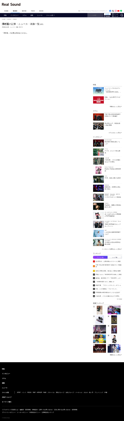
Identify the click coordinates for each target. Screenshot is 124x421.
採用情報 (74, 410)
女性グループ (70, 392)
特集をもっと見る (115, 106)
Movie (24, 11)
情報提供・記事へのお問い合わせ (42, 410)
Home (6, 11)
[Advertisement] (75, 4)
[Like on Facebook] (110, 11)
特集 (5, 15)
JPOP (18, 392)
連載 (31, 15)
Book (41, 11)
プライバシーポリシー (9, 412)
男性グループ (60, 392)
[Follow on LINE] (121, 11)
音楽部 (107, 14)
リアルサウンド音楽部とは (10, 410)
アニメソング (99, 392)
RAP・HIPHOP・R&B (39, 392)
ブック (116, 16)
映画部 (108, 16)
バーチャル (78, 392)
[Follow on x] (113, 11)
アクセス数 (100, 257)
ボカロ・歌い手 (88, 392)
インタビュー (14, 15)
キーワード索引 (6, 402)
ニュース (39, 15)
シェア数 (115, 257)
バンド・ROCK (26, 392)
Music (15, 11)
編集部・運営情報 (25, 410)
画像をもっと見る (115, 355)
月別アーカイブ (6, 397)
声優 (105, 392)
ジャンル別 (49, 15)
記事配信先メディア (48, 412)
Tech (33, 11)
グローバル (51, 392)
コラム (24, 15)
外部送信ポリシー (34, 412)
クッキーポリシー (22, 412)
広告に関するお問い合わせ (62, 410)
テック (116, 14)
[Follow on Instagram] (116, 11)
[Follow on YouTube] (118, 11)
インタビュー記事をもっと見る (111, 249)
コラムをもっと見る (114, 133)
